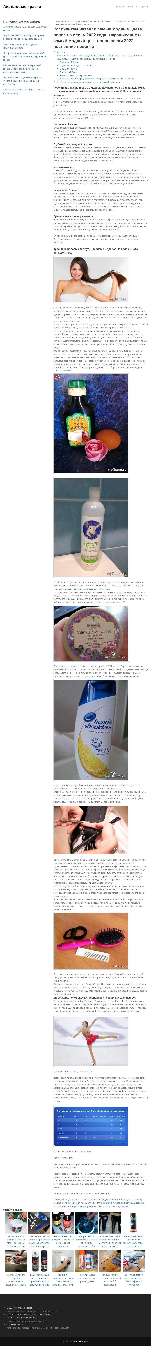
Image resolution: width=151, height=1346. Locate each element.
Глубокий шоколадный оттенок (75, 65)
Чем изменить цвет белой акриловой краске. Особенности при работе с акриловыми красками (22, 68)
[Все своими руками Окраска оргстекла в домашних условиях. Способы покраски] (39, 1233)
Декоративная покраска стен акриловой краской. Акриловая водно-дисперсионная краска (24, 56)
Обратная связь (14, 1324)
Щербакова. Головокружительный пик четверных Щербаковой (88, 82)
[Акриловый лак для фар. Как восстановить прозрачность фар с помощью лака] (16, 1271)
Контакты (11, 1314)
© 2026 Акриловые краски (19, 1307)
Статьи (144, 6)
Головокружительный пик (91, 1206)
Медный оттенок (68, 68)
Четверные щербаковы (116, 1206)
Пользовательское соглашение (34, 1314)
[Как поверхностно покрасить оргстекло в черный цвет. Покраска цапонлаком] (63, 1233)
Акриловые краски (22, 6)
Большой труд (69, 1206)
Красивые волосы (124, 1202)
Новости (132, 6)
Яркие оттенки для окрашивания (76, 75)
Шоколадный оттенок (130, 1199)
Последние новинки (108, 1199)
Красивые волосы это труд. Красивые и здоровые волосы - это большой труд (95, 78)
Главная (120, 6)
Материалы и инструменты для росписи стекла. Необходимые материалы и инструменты (23, 80)
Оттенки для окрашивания (100, 1202)
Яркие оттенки (79, 1202)
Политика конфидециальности (21, 1317)
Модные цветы (72, 1199)
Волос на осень (89, 1199)
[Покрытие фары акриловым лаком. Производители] (87, 1271)
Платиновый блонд (69, 62)
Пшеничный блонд (69, 72)
